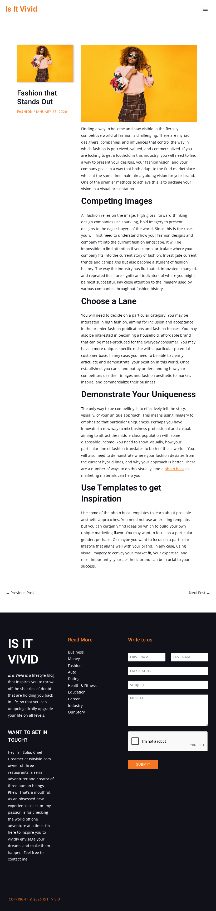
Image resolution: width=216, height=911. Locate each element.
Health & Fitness (82, 685)
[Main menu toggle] (205, 9)
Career (74, 698)
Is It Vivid (21, 9)
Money (74, 658)
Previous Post (20, 592)
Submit (143, 764)
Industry (75, 705)
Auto (72, 672)
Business (76, 652)
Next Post (199, 592)
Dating (74, 678)
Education (77, 692)
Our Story (76, 712)
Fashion (25, 111)
